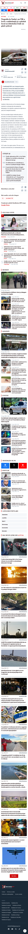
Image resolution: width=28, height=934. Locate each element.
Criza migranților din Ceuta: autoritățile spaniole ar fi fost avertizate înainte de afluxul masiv (15, 255)
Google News (5, 205)
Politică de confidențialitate (7, 894)
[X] (17, 10)
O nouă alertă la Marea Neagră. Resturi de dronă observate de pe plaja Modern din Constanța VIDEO (15, 169)
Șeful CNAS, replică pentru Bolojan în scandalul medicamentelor (19, 363)
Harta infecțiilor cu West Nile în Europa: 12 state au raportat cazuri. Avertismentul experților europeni (19, 381)
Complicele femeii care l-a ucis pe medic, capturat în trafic (19, 427)
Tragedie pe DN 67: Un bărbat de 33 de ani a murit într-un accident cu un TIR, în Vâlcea (13, 757)
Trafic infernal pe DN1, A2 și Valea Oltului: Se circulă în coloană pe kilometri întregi (16, 158)
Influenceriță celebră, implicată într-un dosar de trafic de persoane (18, 300)
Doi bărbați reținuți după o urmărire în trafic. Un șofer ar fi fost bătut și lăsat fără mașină (13, 420)
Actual (11, 13)
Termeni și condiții (11, 891)
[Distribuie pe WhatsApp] (22, 72)
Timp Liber (6, 264)
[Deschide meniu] (25, 3)
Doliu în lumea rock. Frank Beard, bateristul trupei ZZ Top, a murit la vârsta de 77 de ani (19, 326)
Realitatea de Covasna (16, 907)
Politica (6, 244)
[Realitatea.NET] (7, 3)
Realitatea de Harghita (6, 912)
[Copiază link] (22, 69)
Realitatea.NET (10, 71)
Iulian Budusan (23, 557)
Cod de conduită (18, 894)
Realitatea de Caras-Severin (18, 910)
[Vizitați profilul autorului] (2, 70)
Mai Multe (14, 876)
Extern (5, 258)
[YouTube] (11, 10)
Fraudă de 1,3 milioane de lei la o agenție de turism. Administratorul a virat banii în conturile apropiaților (14, 728)
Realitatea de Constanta (18, 912)
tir (2, 198)
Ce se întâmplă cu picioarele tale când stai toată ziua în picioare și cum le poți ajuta (19, 391)
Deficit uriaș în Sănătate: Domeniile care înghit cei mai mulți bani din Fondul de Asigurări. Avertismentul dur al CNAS (19, 372)
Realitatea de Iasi (5, 917)
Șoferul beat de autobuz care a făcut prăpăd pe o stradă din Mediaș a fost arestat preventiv (19, 443)
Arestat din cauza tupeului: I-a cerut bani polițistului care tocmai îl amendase (12, 841)
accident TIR (9, 198)
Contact (3, 891)
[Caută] (21, 3)
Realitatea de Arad (6, 915)
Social (5, 251)
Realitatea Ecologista (6, 905)
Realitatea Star (15, 903)
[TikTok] (24, 10)
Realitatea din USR (6, 907)
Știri (7, 13)
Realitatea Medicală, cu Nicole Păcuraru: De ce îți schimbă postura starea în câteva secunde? (12, 234)
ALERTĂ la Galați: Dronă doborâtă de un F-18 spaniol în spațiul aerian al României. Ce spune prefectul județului (15, 177)
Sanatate (3, 236)
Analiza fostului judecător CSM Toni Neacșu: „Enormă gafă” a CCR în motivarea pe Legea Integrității (19, 451)
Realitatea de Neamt (17, 905)
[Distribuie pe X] (25, 72)
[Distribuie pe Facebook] (25, 69)
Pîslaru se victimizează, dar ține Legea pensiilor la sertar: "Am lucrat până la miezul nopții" (15, 241)
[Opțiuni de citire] (25, 931)
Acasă (4, 13)
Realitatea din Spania (6, 919)
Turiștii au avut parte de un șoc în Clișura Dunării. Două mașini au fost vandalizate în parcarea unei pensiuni (13, 700)
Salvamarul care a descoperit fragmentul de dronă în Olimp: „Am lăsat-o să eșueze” (14, 248)
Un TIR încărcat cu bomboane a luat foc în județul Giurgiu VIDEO (15, 163)
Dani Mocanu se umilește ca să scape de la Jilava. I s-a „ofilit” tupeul (19, 318)
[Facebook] (4, 10)
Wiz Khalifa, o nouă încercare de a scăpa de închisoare (19, 435)
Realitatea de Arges (15, 915)
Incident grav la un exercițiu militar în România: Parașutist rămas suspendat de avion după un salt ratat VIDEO (13, 870)
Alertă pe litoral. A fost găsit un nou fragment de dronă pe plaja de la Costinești (12, 672)
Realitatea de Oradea (6, 910)
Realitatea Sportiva (6, 903)
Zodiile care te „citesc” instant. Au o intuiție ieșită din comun (14, 261)
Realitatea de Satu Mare (16, 917)
